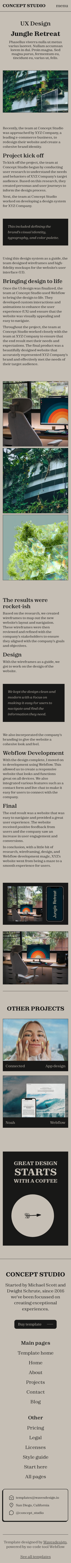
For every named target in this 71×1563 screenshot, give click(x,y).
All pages (35, 1476)
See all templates (35, 1556)
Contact (35, 1392)
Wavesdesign (55, 1542)
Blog (35, 1401)
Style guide (35, 1457)
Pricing (35, 1428)
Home (35, 1362)
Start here (35, 1467)
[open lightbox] (35, 414)
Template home (35, 1353)
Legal (35, 1437)
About (35, 1372)
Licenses (35, 1447)
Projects (35, 1382)
